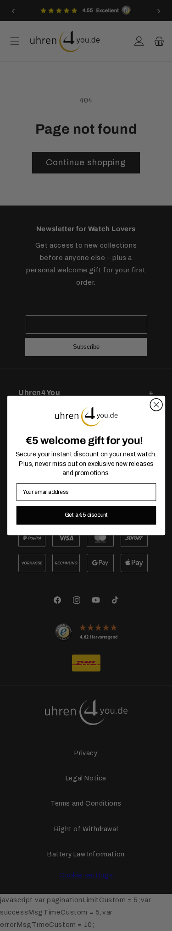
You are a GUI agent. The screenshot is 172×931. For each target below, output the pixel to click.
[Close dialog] (156, 405)
